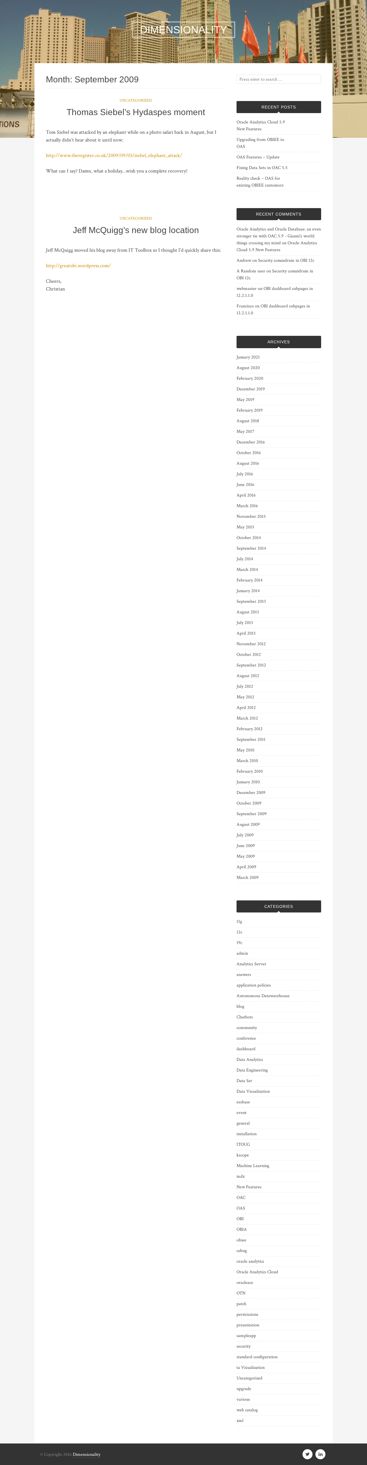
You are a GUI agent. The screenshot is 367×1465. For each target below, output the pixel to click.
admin (242, 953)
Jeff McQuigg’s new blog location (136, 230)
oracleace (245, 1283)
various (243, 1399)
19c (239, 943)
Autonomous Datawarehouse (263, 996)
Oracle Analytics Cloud (257, 1272)
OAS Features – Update (258, 157)
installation (247, 1134)
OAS (241, 1208)
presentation (248, 1325)
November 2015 (251, 516)
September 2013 (251, 601)
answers (244, 975)
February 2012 (250, 729)
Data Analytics (250, 1060)
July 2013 (245, 623)
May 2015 (245, 527)
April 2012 (246, 708)
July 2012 (245, 686)
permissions (247, 1314)
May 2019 (245, 400)
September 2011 (251, 740)
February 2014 (250, 580)
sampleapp (246, 1336)
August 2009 (248, 824)
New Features (249, 1187)
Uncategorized (136, 100)
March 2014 (247, 570)
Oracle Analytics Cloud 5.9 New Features (261, 125)
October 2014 (249, 538)
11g (239, 921)
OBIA (242, 1229)
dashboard (246, 1049)
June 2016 (245, 485)
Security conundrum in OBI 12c (286, 260)
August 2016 (248, 463)
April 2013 (246, 633)
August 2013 (248, 612)
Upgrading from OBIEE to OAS (260, 143)
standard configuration (257, 1357)
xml (240, 1421)
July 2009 (245, 835)
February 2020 (250, 378)
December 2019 (251, 389)
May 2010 (245, 750)
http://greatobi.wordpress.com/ (78, 265)
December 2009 (251, 793)
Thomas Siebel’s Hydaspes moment (136, 112)
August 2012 (248, 676)
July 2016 (245, 474)
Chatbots (245, 1017)
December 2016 (251, 442)
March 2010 (247, 761)
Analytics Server (251, 964)
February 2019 (250, 410)
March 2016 (247, 506)
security (244, 1346)
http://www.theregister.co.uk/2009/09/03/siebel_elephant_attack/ (114, 155)
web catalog (247, 1410)
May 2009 (246, 856)
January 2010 (248, 782)
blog (240, 1006)
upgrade (244, 1389)
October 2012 (249, 655)
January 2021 (248, 357)
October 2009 (249, 803)
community (247, 1028)
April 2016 (246, 495)
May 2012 (245, 697)
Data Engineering (252, 1070)
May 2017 (245, 432)
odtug (242, 1251)
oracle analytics (250, 1261)
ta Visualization (251, 1368)
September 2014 (251, 548)
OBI (240, 1219)
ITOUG (243, 1145)
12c (239, 932)
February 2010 (250, 771)
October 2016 (249, 453)
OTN (241, 1293)
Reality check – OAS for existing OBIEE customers (260, 181)
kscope (243, 1155)
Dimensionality (86, 1455)
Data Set (244, 1081)
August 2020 (248, 368)
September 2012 (251, 665)
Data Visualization (253, 1091)
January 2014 (248, 591)
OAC (241, 1198)
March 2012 (247, 718)
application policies (254, 985)
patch (241, 1304)
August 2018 (248, 421)
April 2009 (246, 867)
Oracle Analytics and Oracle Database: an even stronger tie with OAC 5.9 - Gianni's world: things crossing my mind (279, 236)
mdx (241, 1176)
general (243, 1123)
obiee (241, 1240)
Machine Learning (253, 1166)
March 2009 (248, 878)
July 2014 (245, 559)
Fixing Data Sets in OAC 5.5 (262, 168)
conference (246, 1038)
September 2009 (252, 814)
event (242, 1113)
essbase (243, 1102)
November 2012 (251, 644)
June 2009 (246, 846)
